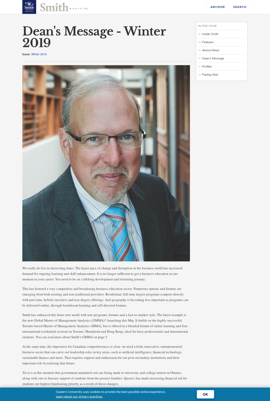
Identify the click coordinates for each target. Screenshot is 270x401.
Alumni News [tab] (210, 50)
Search (239, 7)
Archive (218, 7)
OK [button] (205, 394)
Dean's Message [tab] (213, 58)
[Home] (55, 7)
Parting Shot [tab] (210, 74)
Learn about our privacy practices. (79, 396)
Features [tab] (208, 42)
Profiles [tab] (207, 66)
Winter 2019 (39, 54)
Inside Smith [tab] (210, 34)
